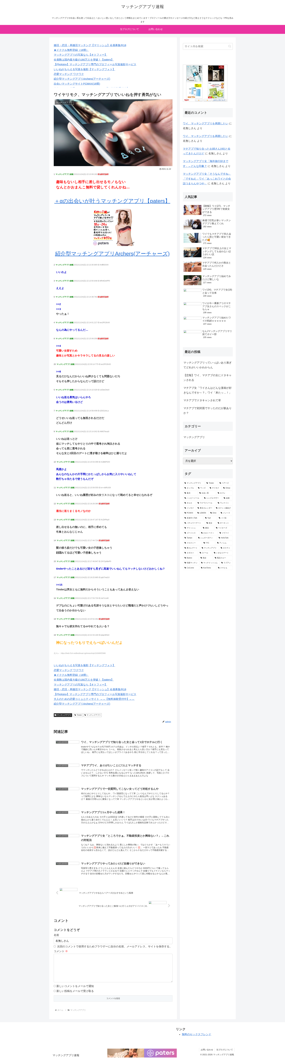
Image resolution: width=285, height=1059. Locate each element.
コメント (61, 951)
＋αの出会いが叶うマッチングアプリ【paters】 (112, 201)
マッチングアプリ (64, 715)
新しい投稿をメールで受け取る (75, 991)
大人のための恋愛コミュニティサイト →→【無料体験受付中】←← (94, 699)
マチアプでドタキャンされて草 (202, 400)
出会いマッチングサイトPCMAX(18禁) (77, 83)
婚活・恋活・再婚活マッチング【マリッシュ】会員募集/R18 (90, 45)
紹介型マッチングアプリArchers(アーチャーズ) (82, 78)
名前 (56, 935)
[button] (229, 46)
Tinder (79, 715)
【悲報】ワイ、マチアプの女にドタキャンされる (207, 378)
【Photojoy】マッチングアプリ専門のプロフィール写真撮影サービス (95, 64)
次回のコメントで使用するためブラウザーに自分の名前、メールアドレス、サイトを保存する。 (114, 946)
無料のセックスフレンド (196, 1034)
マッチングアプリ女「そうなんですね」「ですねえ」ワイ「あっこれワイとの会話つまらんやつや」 (207, 178)
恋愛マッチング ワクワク (69, 74)
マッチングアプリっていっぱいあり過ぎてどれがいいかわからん (207, 365)
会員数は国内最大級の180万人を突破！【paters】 (84, 59)
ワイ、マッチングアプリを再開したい (205, 123)
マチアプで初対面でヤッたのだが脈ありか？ (207, 410)
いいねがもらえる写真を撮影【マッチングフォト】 (84, 69)
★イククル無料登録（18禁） (71, 50)
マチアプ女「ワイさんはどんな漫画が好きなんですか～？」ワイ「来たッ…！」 (207, 390)
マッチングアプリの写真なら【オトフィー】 (80, 54)
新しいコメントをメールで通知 (75, 986)
